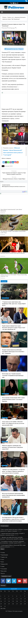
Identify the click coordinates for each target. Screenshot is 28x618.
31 (5, 606)
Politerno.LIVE (4, 564)
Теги (3, 166)
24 (5, 603)
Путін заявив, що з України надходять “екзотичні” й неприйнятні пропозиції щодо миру (12, 375)
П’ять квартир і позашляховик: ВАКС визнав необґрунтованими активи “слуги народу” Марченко (13, 399)
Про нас (3, 573)
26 (13, 603)
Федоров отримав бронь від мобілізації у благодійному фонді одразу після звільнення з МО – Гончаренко (13, 351)
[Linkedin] (13, 161)
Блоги (2, 561)
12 (13, 598)
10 (5, 598)
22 (25, 601)
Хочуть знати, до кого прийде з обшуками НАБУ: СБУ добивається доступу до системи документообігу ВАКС (13, 423)
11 (9, 598)
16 (1, 601)
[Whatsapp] (8, 161)
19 (13, 601)
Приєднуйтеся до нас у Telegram (14, 49)
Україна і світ (4, 322)
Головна (3, 552)
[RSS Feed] (18, 161)
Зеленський (7, 166)
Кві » (4, 608)
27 (17, 603)
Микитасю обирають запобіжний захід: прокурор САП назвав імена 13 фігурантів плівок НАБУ (12, 447)
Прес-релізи (3, 571)
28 (21, 603)
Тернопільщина (5, 298)
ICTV (11, 166)
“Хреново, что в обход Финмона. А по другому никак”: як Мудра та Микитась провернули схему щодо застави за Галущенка (13, 471)
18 (9, 601)
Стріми (2, 566)
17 (5, 601)
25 (9, 603)
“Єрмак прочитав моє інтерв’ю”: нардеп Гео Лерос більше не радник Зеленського (14, 173)
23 (1, 603)
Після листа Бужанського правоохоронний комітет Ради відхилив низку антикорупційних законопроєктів (13, 495)
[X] (6, 161)
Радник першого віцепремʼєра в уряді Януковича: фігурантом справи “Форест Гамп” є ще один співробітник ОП (13, 327)
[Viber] (11, 161)
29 (25, 603)
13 (17, 598)
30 (1, 606)
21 (21, 601)
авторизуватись (22, 186)
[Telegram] (4, 161)
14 (21, 598)
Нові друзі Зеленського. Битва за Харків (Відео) (14, 179)
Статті (2, 559)
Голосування (4, 568)
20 (17, 601)
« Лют (1, 608)
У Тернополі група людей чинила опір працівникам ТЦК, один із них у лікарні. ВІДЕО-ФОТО (14, 303)
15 (25, 598)
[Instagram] (15, 161)
